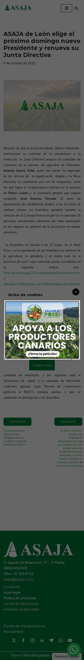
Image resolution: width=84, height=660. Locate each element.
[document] (42, 330)
